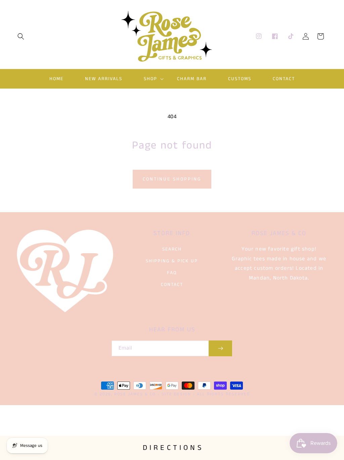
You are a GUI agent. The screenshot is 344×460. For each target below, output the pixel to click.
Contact (172, 284)
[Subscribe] (220, 348)
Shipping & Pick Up (172, 261)
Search (172, 249)
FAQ (172, 272)
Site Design (176, 394)
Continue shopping (172, 179)
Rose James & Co (135, 394)
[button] (20, 36)
